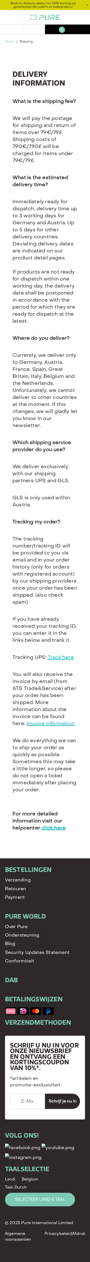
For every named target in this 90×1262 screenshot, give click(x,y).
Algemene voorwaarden (18, 1236)
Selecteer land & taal (40, 1199)
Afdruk (78, 1233)
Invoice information (50, 723)
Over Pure (16, 927)
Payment (15, 897)
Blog (10, 944)
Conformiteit (19, 961)
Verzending (18, 880)
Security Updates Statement (37, 952)
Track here (61, 657)
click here (54, 828)
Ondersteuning (22, 935)
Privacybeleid (58, 1233)
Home (9, 41)
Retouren (15, 889)
